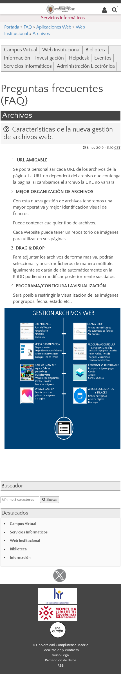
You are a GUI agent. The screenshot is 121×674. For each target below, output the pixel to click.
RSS (60, 666)
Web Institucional (61, 50)
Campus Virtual (20, 50)
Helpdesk (79, 58)
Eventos (102, 58)
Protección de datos (60, 660)
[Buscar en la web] (114, 9)
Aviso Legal (61, 655)
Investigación (49, 58)
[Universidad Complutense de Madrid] (60, 8)
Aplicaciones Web (53, 27)
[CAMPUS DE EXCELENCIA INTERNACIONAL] (57, 612)
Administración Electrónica (86, 66)
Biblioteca (96, 50)
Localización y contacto (60, 650)
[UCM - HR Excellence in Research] (57, 595)
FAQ (28, 27)
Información (17, 58)
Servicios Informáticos (63, 17)
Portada (11, 27)
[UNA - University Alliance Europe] (58, 629)
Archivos (41, 33)
